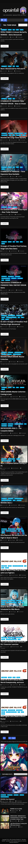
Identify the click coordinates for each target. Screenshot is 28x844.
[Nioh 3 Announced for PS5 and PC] (14, 59)
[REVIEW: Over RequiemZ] (14, 785)
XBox (22, 29)
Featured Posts (7, 774)
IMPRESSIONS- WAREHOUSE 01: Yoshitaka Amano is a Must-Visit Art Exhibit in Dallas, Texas (18, 817)
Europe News (11, 315)
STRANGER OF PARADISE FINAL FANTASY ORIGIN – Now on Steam (13, 102)
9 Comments (23, 433)
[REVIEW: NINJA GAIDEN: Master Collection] (14, 347)
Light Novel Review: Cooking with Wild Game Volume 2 (18, 824)
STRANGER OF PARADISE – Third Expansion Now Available (13, 172)
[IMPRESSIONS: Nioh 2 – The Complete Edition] (14, 419)
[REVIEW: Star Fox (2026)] (5, 811)
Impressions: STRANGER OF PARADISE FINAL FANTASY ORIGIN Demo (13, 285)
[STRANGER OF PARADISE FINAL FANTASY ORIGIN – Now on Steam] (14, 92)
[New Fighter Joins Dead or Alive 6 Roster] (14, 707)
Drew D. (21, 827)
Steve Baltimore (15, 433)
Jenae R (12, 37)
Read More (4, 46)
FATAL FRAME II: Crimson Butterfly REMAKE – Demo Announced (14, 33)
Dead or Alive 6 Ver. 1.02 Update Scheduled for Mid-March (12, 608)
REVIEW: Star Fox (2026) (16, 809)
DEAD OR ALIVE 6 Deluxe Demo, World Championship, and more (12, 681)
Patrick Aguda (13, 326)
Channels (4, 29)
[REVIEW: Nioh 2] (14, 493)
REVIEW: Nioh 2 (6, 502)
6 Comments (18, 71)
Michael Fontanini (14, 575)
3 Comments (22, 140)
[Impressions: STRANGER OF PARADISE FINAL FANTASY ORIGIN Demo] (14, 273)
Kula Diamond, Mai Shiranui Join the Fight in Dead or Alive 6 (14, 536)
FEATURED (11, 133)
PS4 (10, 135)
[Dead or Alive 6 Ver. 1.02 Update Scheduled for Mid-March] (14, 597)
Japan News (19, 315)
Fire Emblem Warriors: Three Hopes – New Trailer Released (14, 210)
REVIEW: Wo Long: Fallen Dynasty (13, 137)
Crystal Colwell (15, 396)
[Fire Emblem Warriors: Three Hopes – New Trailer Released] (14, 200)
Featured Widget (18, 133)
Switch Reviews (16, 354)
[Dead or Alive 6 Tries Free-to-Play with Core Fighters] (14, 561)
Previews (20, 278)
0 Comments (19, 37)
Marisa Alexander (13, 140)
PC (13, 29)
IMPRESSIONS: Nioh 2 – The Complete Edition (11, 429)
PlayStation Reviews (6, 500)
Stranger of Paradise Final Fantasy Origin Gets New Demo (13, 247)
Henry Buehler (16, 468)
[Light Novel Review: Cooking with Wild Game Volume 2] (5, 826)
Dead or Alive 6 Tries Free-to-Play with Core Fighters (13, 571)
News (10, 29)
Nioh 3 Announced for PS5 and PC (13, 68)
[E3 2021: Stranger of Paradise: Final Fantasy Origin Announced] (14, 312)
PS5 (17, 29)
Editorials (11, 276)
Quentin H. (12, 290)
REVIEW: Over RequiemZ (8, 799)
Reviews (19, 135)
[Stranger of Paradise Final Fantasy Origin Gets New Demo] (14, 237)
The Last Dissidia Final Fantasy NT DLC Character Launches (13, 643)
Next (14, 738)
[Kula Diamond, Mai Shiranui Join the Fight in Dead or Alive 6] (14, 526)
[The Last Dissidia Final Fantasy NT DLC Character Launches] (14, 632)
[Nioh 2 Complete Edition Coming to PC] (14, 454)
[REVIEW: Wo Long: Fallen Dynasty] (14, 128)
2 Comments (23, 396)
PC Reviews (4, 135)
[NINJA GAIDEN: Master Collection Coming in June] (14, 382)
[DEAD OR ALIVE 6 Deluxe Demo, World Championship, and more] (14, 670)
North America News (11, 317)
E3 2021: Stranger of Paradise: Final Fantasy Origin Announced (14, 322)
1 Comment (18, 106)
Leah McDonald (13, 251)
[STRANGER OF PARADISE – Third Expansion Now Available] (14, 162)
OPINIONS (14, 278)
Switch (14, 207)
